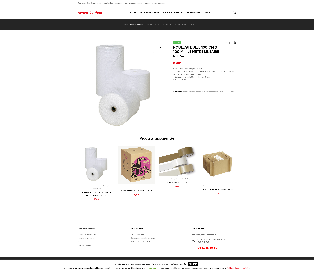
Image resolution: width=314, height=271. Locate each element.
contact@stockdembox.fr (204, 234)
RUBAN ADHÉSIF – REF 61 (177, 183)
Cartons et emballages (192, 92)
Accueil (125, 24)
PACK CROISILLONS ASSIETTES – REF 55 (217, 190)
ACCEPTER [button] (193, 264)
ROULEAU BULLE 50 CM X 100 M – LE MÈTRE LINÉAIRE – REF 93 (96, 193)
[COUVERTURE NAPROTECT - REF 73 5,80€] (227, 43)
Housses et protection (210, 92)
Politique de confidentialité (238, 268)
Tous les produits (136, 24)
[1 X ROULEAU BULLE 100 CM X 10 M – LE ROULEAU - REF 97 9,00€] (234, 43)
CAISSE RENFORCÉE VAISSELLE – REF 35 (136, 191)
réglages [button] (152, 268)
